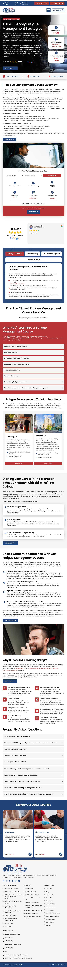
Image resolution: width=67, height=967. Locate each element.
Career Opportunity (57, 76)
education (13, 670)
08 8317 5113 (43, 3)
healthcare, (6, 670)
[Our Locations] (28, 76)
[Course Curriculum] (4, 76)
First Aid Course (42, 832)
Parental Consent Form (17, 284)
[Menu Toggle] (48, 10)
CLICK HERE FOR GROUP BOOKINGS (33, 204)
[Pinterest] (16, 881)
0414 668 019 (58, 3)
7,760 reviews (18, 235)
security (55, 668)
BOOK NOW (52, 175)
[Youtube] (9, 881)
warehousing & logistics (37, 668)
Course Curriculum (11, 76)
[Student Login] (3, 3)
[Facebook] (3, 881)
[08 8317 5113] (37, 3)
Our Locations (35, 76)
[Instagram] (6, 881)
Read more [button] (32, 241)
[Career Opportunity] (49, 76)
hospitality (48, 668)
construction (20, 668)
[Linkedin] (13, 881)
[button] (18, 62)
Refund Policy (60, 965)
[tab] (14, 253)
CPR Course (9, 832)
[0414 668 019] (52, 3)
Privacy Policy (51, 965)
